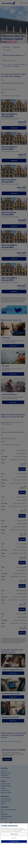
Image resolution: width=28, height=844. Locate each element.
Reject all (14, 837)
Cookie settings (14, 834)
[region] (14, 833)
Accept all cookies (14, 841)
